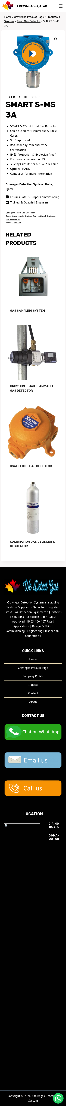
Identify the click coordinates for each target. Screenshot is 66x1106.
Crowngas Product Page (33, 668)
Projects (33, 685)
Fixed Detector (13, 219)
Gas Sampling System (27, 310)
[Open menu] (60, 6)
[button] (56, 39)
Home (33, 659)
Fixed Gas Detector (23, 97)
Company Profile (33, 676)
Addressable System (22, 216)
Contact (33, 693)
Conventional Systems (44, 216)
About (33, 702)
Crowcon (16, 222)
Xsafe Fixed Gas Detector (31, 466)
